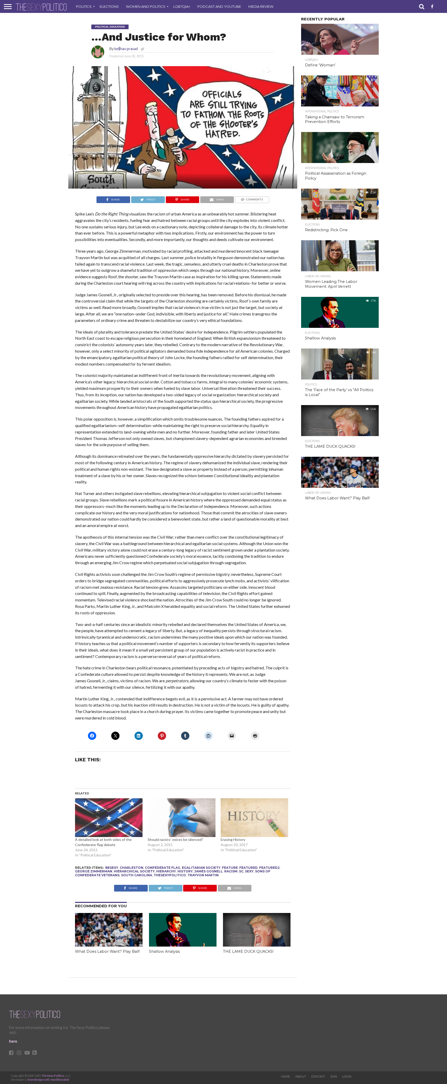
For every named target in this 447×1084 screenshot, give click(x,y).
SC (241, 871)
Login (346, 1076)
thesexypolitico (170, 875)
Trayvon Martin (203, 875)
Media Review (260, 6)
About (300, 1076)
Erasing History (233, 839)
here (13, 1041)
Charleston (131, 868)
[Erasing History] (254, 817)
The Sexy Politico (52, 1075)
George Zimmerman (93, 871)
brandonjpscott (38, 1079)
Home (285, 1076)
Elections (109, 6)
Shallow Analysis (164, 951)
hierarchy (166, 871)
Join (333, 1076)
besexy (111, 868)
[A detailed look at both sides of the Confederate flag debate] (109, 817)
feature (230, 868)
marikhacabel (60, 1079)
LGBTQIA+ (181, 6)
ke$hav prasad (126, 49)
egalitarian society (201, 868)
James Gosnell (208, 871)
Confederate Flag (162, 868)
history (185, 871)
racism (230, 871)
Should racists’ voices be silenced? (175, 839)
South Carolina (136, 875)
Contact (318, 1076)
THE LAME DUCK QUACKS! (248, 951)
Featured (248, 868)
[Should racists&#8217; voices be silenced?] (181, 817)
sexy (249, 871)
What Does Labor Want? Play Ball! (107, 951)
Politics (84, 6)
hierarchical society (134, 871)
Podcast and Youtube (219, 6)
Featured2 (269, 868)
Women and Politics (145, 6)
